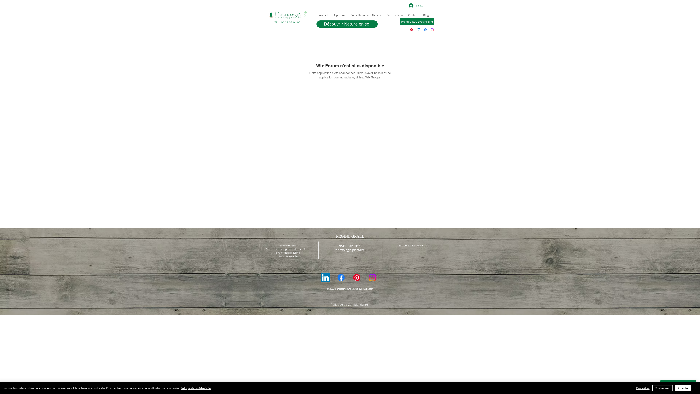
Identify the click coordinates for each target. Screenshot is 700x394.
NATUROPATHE (349, 246)
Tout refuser (663, 388)
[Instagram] (432, 29)
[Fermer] (695, 388)
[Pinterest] (411, 29)
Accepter (683, 388)
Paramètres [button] (643, 388)
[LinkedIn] (418, 29)
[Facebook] (425, 29)
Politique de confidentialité (196, 388)
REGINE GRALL (350, 236)
